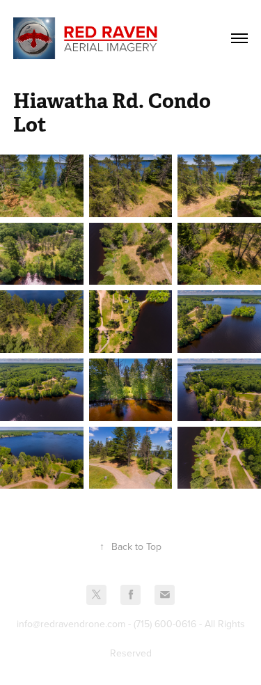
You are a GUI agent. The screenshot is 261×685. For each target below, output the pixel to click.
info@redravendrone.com (71, 624)
